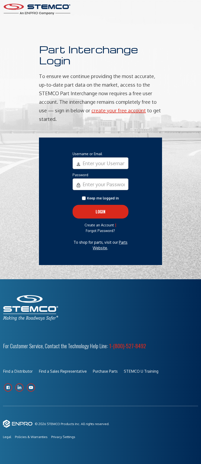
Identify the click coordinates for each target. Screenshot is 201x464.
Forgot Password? (100, 231)
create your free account (118, 110)
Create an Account (99, 225)
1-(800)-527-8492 (127, 346)
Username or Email (87, 154)
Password (80, 175)
